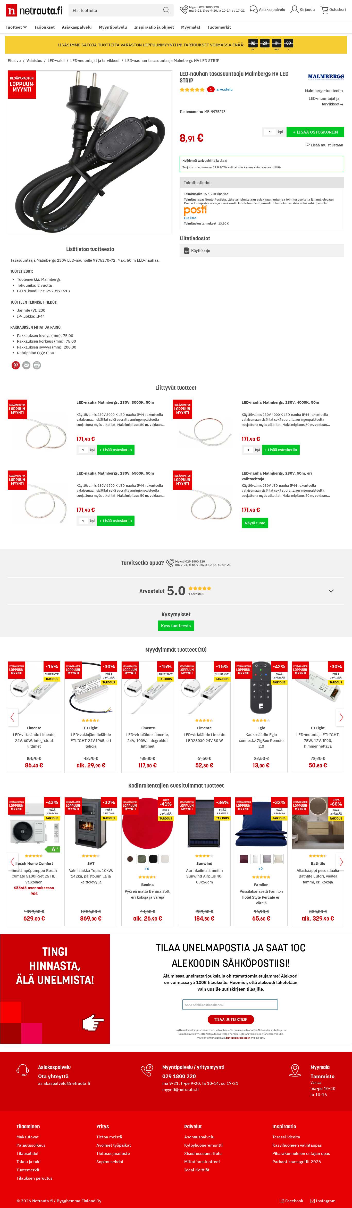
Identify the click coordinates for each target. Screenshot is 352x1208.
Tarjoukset (44, 27)
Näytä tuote (255, 522)
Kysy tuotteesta (176, 625)
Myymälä (320, 1067)
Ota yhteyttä (53, 1076)
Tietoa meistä (109, 1136)
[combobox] (121, 10)
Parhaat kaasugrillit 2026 (296, 1161)
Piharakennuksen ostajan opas (301, 1153)
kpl (92, 450)
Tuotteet (14, 27)
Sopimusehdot (109, 1161)
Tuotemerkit (219, 27)
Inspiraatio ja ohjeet (154, 27)
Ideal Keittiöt (196, 1169)
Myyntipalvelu (113, 27)
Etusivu (15, 60)
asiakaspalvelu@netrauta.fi (64, 1083)
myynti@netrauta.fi (180, 1089)
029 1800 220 (179, 1076)
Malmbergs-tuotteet (322, 90)
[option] (130, 859)
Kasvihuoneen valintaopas (297, 1145)
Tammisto (322, 1076)
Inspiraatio (284, 1126)
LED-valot (57, 60)
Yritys (102, 1126)
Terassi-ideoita (286, 1136)
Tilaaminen (28, 1126)
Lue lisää (190, 218)
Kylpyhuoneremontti (203, 1145)
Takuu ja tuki (28, 1161)
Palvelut (193, 1126)
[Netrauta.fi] (34, 10)
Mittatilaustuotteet (202, 1161)
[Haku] (166, 10)
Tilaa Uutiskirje (230, 1019)
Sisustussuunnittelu (203, 1153)
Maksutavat (27, 1136)
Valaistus (35, 60)
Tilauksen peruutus (34, 1178)
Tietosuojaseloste (113, 1153)
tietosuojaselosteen (238, 1037)
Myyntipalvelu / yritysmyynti (193, 1067)
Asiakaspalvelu (77, 27)
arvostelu (221, 89)
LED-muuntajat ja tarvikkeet (95, 60)
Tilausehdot (27, 1153)
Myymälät (190, 27)
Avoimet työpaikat (113, 1145)
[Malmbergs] (326, 78)
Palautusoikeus (31, 1145)
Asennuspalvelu (199, 1136)
